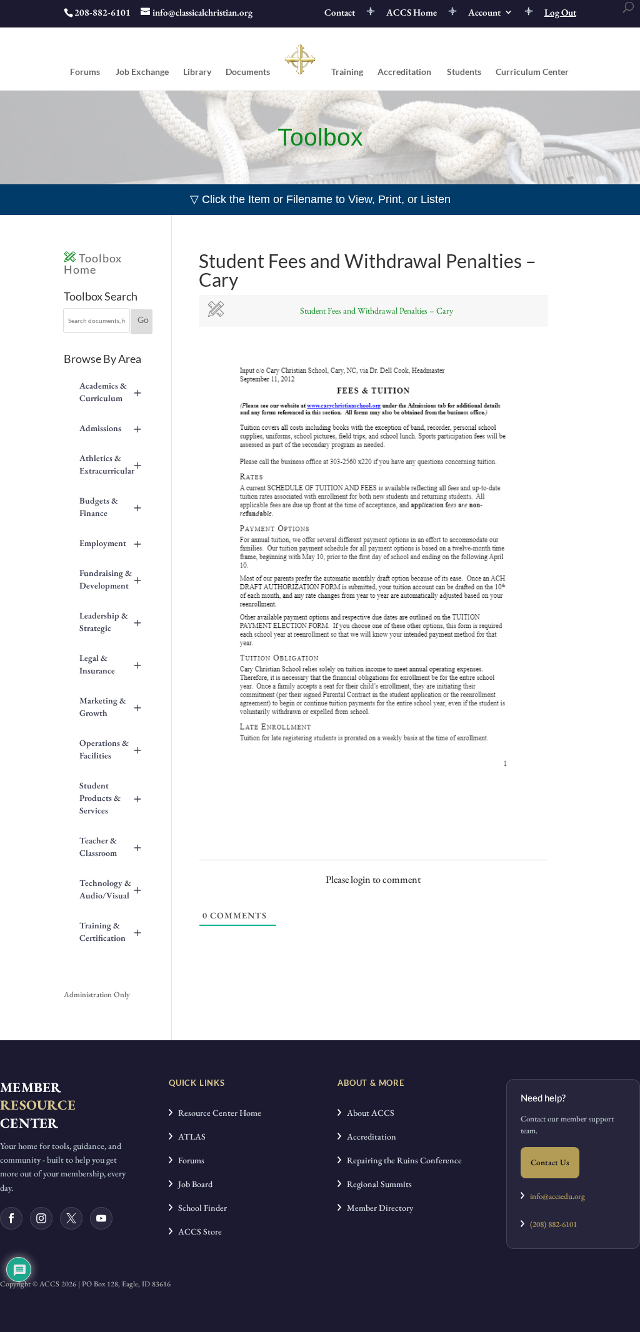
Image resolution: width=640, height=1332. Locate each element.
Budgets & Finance (110, 507)
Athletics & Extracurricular (110, 464)
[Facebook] (11, 1218)
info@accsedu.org (557, 1196)
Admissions (110, 428)
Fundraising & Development (110, 579)
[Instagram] (41, 1218)
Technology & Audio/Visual (110, 889)
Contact (339, 12)
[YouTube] (101, 1218)
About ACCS (367, 1112)
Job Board (192, 1184)
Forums (85, 72)
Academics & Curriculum (110, 392)
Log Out (560, 12)
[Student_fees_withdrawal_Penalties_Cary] (373, 787)
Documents (248, 72)
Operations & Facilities (110, 749)
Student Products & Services (110, 798)
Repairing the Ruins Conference (401, 1160)
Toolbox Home (93, 263)
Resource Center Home (216, 1112)
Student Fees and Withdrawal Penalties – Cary (376, 310)
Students (464, 72)
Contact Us (550, 1162)
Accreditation (404, 72)
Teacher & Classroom (110, 846)
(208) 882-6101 (550, 1224)
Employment (110, 543)
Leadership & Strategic (110, 622)
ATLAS (189, 1136)
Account (484, 12)
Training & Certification (110, 931)
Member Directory (377, 1207)
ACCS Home (411, 12)
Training (347, 72)
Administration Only (97, 994)
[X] (71, 1218)
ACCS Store (197, 1231)
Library (197, 72)
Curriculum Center (532, 72)
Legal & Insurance (110, 664)
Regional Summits (376, 1184)
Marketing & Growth (110, 706)
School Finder (199, 1207)
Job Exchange (142, 72)
